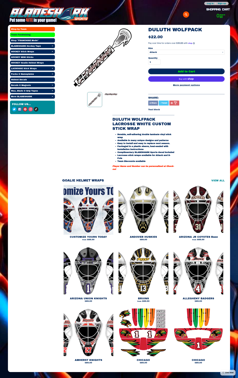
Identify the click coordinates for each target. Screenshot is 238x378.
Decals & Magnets (33, 85)
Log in (210, 3)
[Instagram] (30, 109)
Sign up (222, 3)
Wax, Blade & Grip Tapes (33, 91)
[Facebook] (19, 109)
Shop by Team (19, 29)
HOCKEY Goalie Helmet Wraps (27, 63)
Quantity (153, 58)
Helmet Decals (19, 80)
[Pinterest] (25, 109)
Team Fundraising (21, 35)
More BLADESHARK (33, 97)
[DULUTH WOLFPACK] (94, 99)
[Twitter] (14, 109)
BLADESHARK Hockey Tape (33, 46)
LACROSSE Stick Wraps (33, 69)
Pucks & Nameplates (33, 74)
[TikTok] (36, 109)
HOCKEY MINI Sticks (22, 57)
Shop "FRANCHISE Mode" (25, 40)
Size (150, 48)
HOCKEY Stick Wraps (33, 52)
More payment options (186, 85)
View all (218, 180)
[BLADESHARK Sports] (50, 14)
